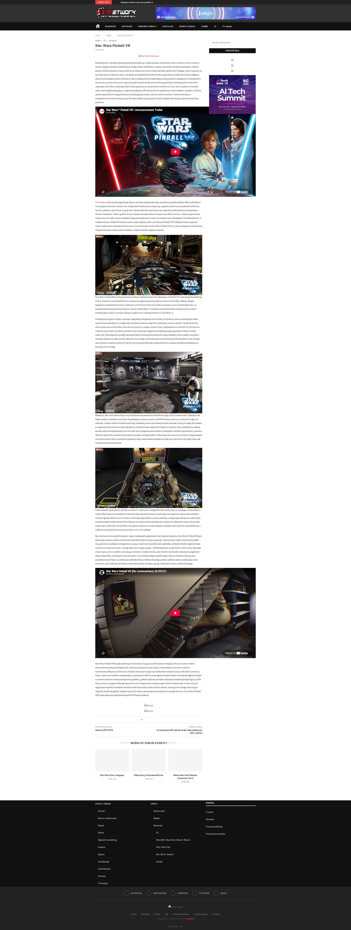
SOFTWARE (127, 26)
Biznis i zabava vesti (107, 818)
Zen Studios (100, 202)
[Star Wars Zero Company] (112, 760)
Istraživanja (103, 861)
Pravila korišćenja (214, 826)
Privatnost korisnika (215, 833)
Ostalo (159, 861)
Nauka (101, 825)
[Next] (117, 2)
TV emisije (227, 26)
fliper (172, 86)
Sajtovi (101, 854)
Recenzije (157, 825)
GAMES (204, 26)
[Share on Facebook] (146, 720)
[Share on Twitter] (149, 720)
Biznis (101, 832)
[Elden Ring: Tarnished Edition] (149, 760)
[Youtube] (252, 2)
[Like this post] (143, 720)
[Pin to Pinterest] (152, 720)
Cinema (101, 847)
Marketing (145, 914)
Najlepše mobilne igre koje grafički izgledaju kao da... (144, 2)
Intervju (101, 876)
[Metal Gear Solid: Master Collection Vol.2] (185, 760)
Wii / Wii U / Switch (164, 854)
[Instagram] (245, 2)
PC (157, 832)
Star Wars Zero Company (112, 775)
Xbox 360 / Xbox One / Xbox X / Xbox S (173, 839)
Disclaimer (216, 914)
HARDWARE (110, 26)
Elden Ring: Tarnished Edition (148, 775)
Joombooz (190, 918)
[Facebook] (242, 2)
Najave (156, 818)
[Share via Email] (154, 720)
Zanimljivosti (104, 868)
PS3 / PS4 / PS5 (163, 847)
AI (215, 26)
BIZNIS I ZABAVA (187, 26)
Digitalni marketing (107, 839)
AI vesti (101, 811)
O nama (209, 812)
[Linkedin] (248, 2)
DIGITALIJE (167, 26)
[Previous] (114, 2)
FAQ (166, 914)
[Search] (254, 26)
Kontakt (210, 819)
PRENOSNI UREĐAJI (147, 26)
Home (97, 35)
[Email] (255, 2)
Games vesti (159, 811)
